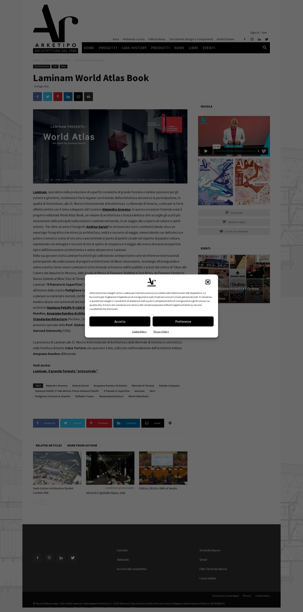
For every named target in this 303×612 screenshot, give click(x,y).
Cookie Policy (139, 331)
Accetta (119, 321)
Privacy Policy (161, 331)
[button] (208, 282)
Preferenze (183, 321)
